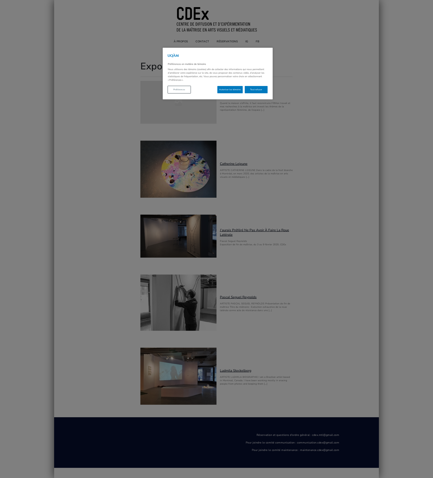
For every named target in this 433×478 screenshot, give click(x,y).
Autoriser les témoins (230, 89)
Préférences (179, 89)
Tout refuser (256, 89)
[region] (218, 73)
